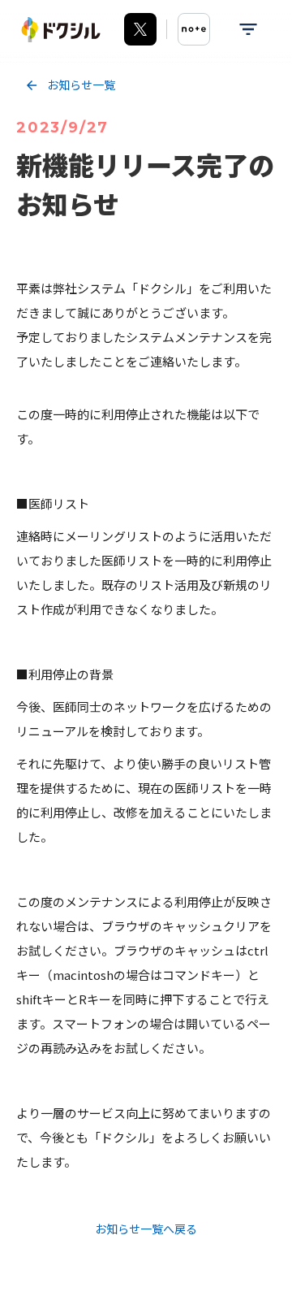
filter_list (248, 29)
